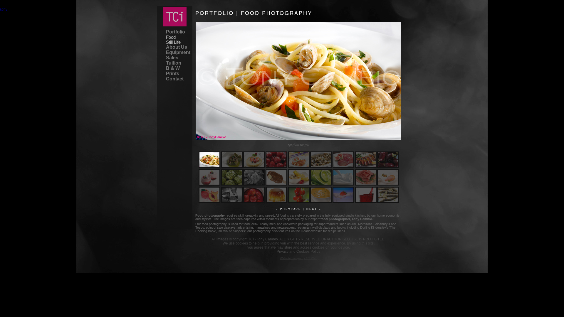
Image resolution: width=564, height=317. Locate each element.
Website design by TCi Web (298, 258)
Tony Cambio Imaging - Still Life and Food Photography (175, 16)
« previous (288, 209)
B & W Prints (173, 71)
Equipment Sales (177, 55)
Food (171, 37)
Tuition (173, 62)
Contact (175, 78)
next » (313, 209)
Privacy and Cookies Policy (298, 251)
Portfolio (175, 31)
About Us (176, 47)
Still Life (173, 42)
